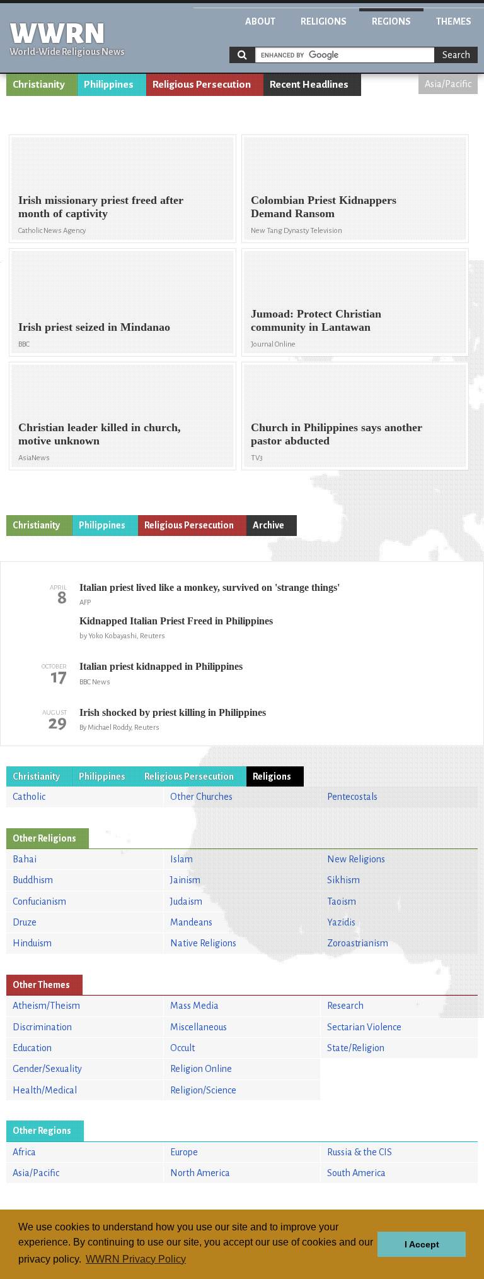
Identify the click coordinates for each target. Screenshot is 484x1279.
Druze (25, 922)
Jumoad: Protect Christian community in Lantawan (316, 320)
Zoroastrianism (357, 943)
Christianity (39, 84)
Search (456, 55)
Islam (181, 859)
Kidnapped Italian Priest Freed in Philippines (176, 621)
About (260, 21)
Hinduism (32, 943)
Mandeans (191, 922)
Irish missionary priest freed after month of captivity (100, 207)
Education (32, 1048)
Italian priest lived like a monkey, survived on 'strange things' (209, 587)
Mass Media (194, 1006)
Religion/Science (203, 1090)
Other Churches (201, 797)
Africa (24, 1152)
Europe (184, 1152)
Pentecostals (352, 797)
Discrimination (42, 1027)
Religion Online (201, 1069)
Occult (182, 1048)
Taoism (341, 901)
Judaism (186, 901)
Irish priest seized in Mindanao (94, 327)
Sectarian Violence (364, 1027)
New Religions (356, 859)
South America (356, 1173)
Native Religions (203, 943)
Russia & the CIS (359, 1152)
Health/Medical (45, 1090)
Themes (453, 21)
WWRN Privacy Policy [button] (136, 1259)
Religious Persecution (202, 84)
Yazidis (341, 922)
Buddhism (33, 880)
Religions (324, 21)
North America (200, 1173)
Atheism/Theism (46, 1006)
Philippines (109, 84)
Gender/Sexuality (47, 1069)
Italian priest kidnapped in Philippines (161, 666)
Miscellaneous (198, 1027)
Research (345, 1006)
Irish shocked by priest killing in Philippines (172, 712)
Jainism (185, 880)
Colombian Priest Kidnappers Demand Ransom (323, 207)
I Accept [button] (422, 1244)
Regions (391, 21)
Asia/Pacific (448, 84)
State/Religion (355, 1048)
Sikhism (343, 880)
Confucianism (39, 901)
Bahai (25, 859)
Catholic (29, 797)
